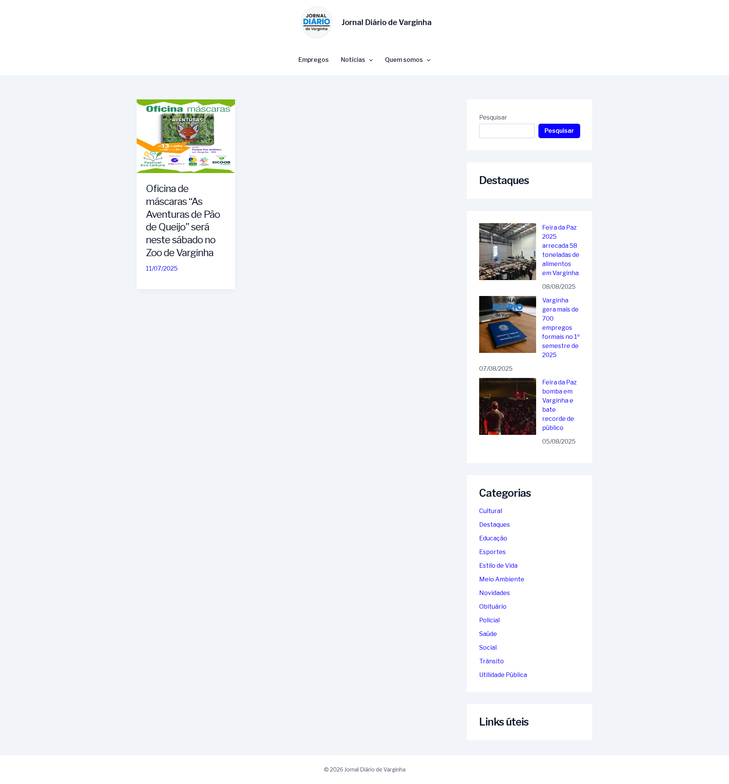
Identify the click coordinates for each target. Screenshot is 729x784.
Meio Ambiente (501, 579)
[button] (369, 60)
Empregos (313, 60)
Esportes (492, 552)
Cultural (490, 511)
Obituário (493, 606)
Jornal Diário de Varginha (387, 22)
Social (488, 647)
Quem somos (404, 60)
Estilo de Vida (498, 565)
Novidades (494, 593)
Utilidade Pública (503, 675)
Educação (493, 538)
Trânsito (491, 661)
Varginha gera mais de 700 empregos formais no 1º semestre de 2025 (561, 328)
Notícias (353, 60)
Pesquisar (493, 117)
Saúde (488, 634)
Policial (489, 620)
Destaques (494, 524)
